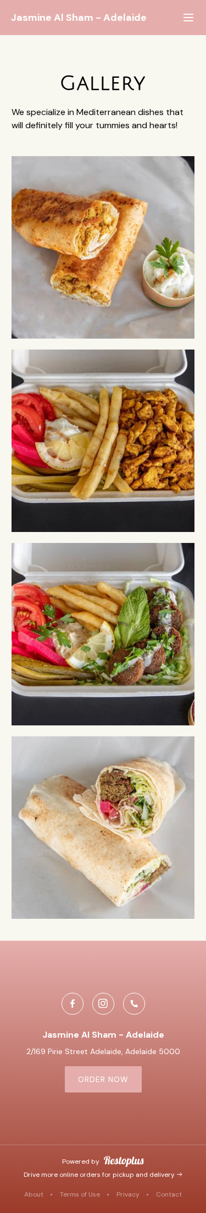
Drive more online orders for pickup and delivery (100, 1174)
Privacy (128, 1194)
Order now (103, 1079)
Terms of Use (80, 1194)
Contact (169, 1194)
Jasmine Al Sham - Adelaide (79, 18)
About (33, 1194)
